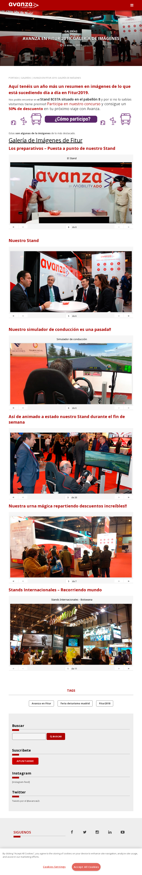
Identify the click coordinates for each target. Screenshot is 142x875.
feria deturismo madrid (75, 703)
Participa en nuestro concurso (73, 103)
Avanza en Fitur (41, 703)
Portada (14, 77)
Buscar (57, 736)
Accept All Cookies (86, 867)
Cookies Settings (54, 866)
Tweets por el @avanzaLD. (26, 800)
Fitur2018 (104, 703)
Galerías (70, 31)
